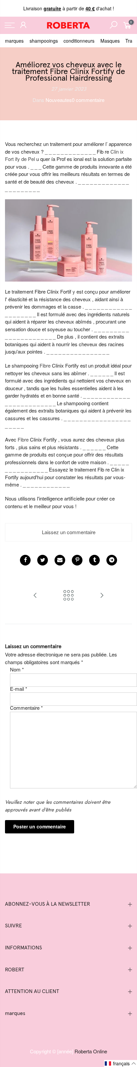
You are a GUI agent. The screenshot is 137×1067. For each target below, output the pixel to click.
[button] (120, 1063)
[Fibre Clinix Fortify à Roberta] (68, 239)
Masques (110, 40)
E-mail (18, 688)
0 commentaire (88, 99)
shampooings (44, 40)
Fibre (45, 365)
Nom (17, 669)
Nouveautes (59, 99)
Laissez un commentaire (68, 532)
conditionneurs (79, 40)
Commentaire (26, 707)
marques (14, 40)
